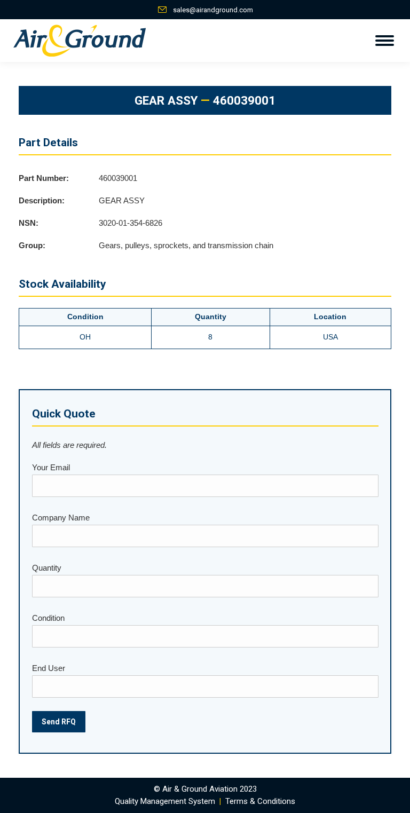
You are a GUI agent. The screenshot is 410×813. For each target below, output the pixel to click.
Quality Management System (165, 801)
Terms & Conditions (260, 801)
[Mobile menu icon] (384, 41)
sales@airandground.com (213, 10)
